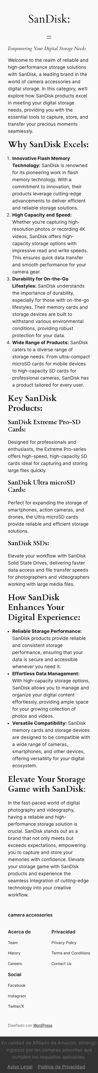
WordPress (42, 1025)
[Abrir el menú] (49, 37)
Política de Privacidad (61, 1066)
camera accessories (30, 915)
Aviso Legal (19, 1066)
